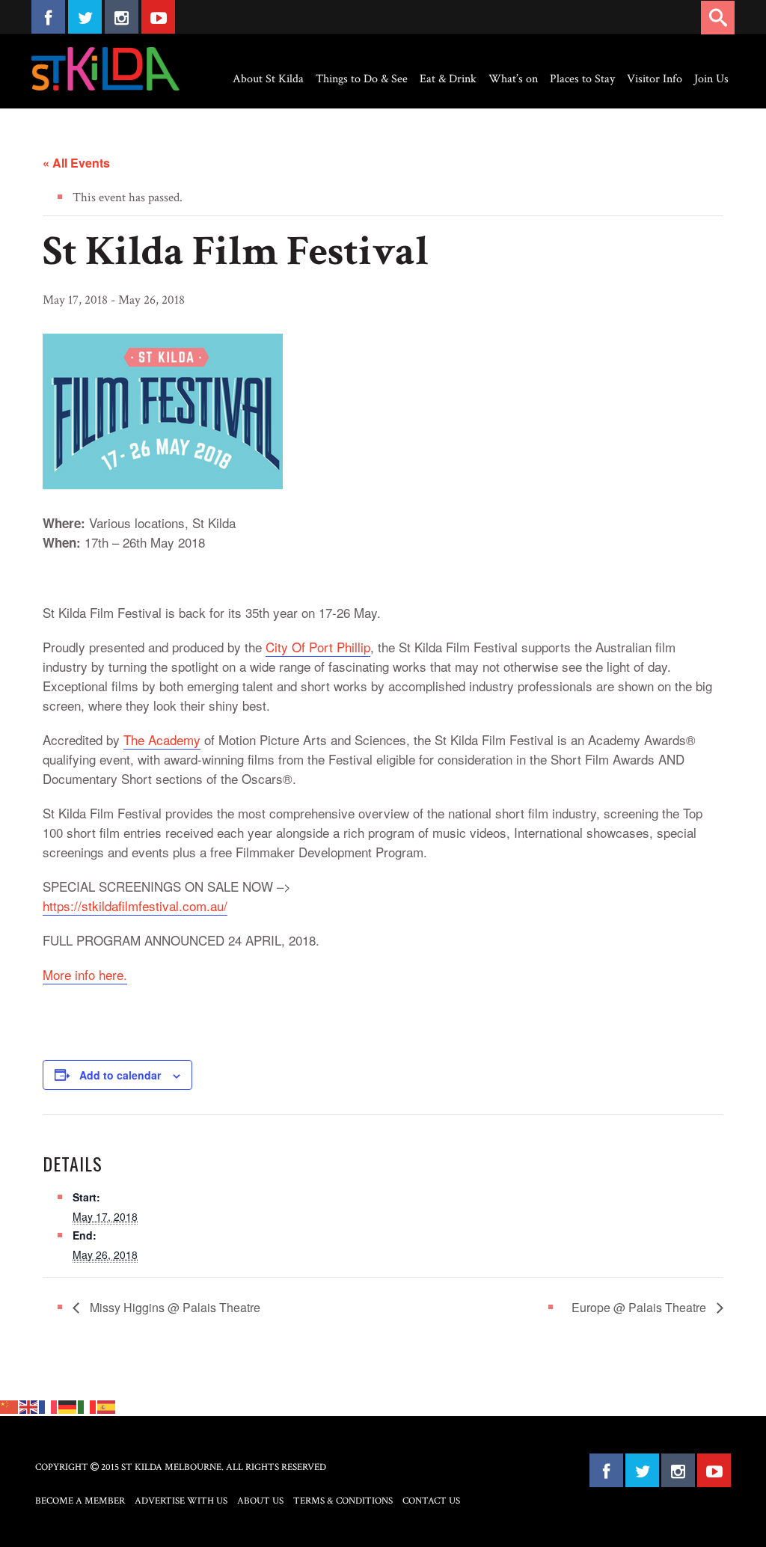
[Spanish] (107, 1406)
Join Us (711, 79)
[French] (48, 1406)
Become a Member (80, 1501)
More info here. (85, 974)
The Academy (161, 739)
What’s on (513, 79)
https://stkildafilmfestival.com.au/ (135, 905)
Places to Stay (582, 79)
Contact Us (431, 1501)
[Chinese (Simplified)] (9, 1406)
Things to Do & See (362, 79)
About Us (260, 1501)
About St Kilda (268, 79)
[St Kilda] (105, 69)
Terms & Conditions (343, 1501)
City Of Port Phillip (318, 646)
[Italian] (87, 1406)
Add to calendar (120, 1074)
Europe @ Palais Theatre (640, 1307)
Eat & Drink (448, 79)
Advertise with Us (181, 1501)
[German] (68, 1406)
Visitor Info (654, 79)
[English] (29, 1406)
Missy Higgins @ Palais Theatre (173, 1307)
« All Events (76, 162)
